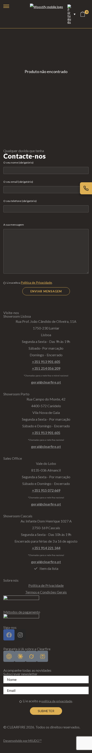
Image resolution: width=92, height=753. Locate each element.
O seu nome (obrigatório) (18, 162)
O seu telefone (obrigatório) (20, 201)
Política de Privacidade (36, 282)
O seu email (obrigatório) (18, 181)
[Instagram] (20, 634)
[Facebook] (9, 634)
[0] (82, 14)
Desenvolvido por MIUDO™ (22, 741)
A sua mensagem (13, 224)
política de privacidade (56, 701)
